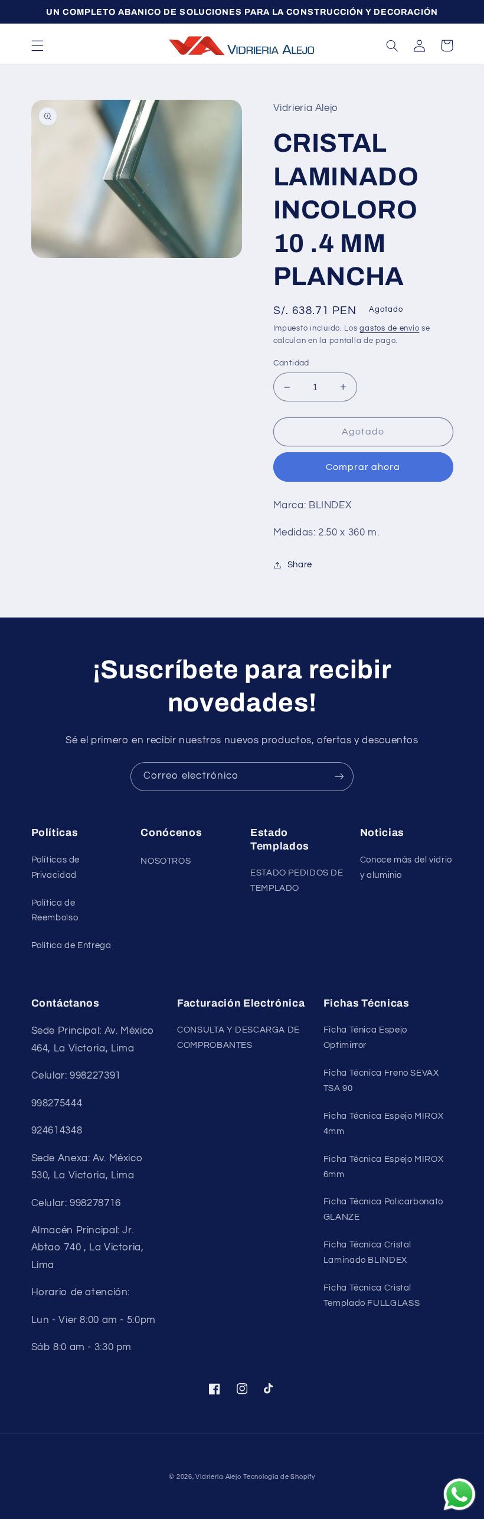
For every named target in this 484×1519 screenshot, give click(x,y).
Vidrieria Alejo (218, 1477)
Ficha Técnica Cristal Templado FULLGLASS (371, 1295)
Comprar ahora (363, 467)
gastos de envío (389, 328)
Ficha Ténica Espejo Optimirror (365, 1037)
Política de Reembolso (55, 911)
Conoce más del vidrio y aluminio (406, 867)
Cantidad (291, 363)
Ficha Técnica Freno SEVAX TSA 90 (381, 1081)
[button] (37, 45)
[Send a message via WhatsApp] (459, 1494)
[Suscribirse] (339, 776)
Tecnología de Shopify (279, 1477)
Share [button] (299, 564)
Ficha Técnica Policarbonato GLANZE (383, 1209)
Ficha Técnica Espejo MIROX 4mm (383, 1124)
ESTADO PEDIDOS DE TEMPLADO (297, 880)
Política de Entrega (71, 945)
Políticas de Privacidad (55, 867)
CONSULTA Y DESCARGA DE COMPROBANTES (238, 1037)
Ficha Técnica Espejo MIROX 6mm (383, 1167)
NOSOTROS (165, 861)
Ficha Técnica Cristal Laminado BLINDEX (367, 1252)
